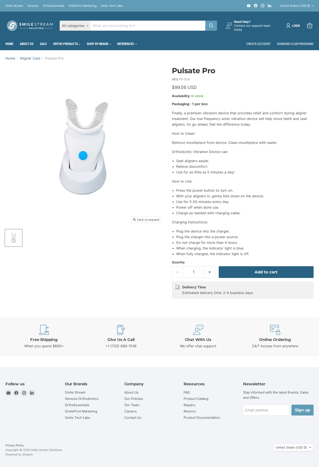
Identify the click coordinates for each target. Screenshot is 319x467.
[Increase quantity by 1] (209, 272)
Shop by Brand (98, 44)
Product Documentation (202, 417)
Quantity (178, 262)
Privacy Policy (14, 445)
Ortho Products (66, 44)
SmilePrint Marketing (83, 5)
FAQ (187, 392)
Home (9, 44)
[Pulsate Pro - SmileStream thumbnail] (13, 237)
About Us (26, 44)
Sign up (302, 410)
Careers (130, 411)
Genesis (32, 5)
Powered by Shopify (19, 454)
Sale (43, 44)
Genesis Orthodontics (82, 399)
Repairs (189, 405)
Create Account (258, 44)
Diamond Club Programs (295, 44)
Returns (190, 411)
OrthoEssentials (53, 5)
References (126, 44)
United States (295, 5)
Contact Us (132, 417)
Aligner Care (30, 58)
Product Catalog (196, 399)
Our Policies (133, 399)
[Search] (211, 26)
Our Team (131, 405)
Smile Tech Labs (112, 5)
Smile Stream (14, 5)
